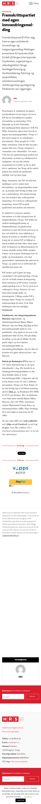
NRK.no (12, 391)
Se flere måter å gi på (19, 492)
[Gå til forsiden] (12, 719)
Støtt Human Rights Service (12, 728)
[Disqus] (20, 567)
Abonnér (32, 696)
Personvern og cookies (10, 732)
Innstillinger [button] (28, 796)
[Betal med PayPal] (20, 482)
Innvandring (6, 12)
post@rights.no (13, 742)
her (34, 430)
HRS (15, 99)
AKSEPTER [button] (20, 800)
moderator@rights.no (10, 536)
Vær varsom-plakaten (19, 762)
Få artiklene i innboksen (16, 691)
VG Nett (27, 325)
